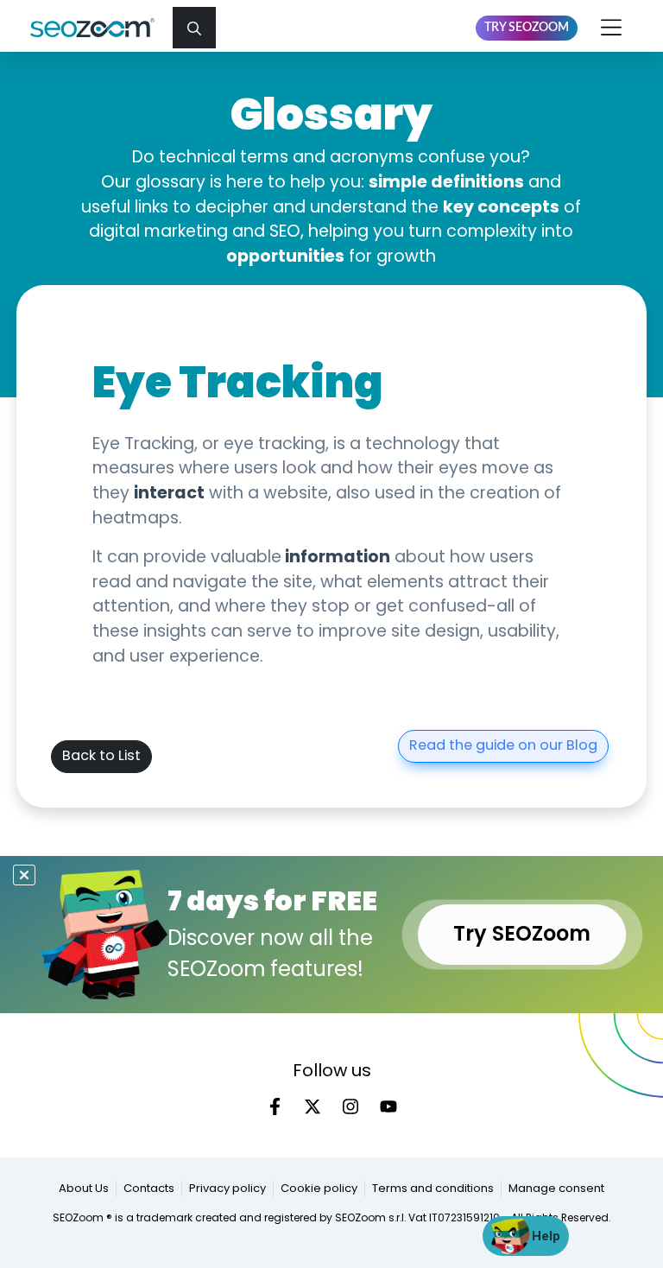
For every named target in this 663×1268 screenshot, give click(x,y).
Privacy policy (227, 1189)
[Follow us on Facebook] (274, 1106)
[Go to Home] (99, 27)
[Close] (24, 875)
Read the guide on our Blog (503, 746)
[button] (194, 27)
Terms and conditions (433, 1189)
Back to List (101, 756)
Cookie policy (319, 1189)
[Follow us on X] (312, 1106)
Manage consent (556, 1189)
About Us (84, 1189)
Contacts (148, 1189)
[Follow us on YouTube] (388, 1106)
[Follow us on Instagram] (350, 1106)
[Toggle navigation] (612, 27)
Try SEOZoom (526, 28)
